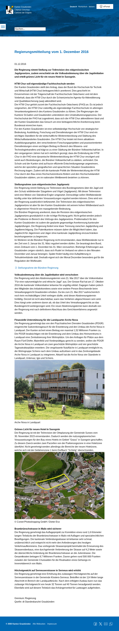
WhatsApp (111, 624)
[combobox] (30, 29)
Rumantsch (82, 7)
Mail (106, 624)
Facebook (95, 624)
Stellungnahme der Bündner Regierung (38, 268)
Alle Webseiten (39, 624)
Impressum (52, 624)
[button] (96, 27)
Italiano (92, 7)
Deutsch (73, 7)
